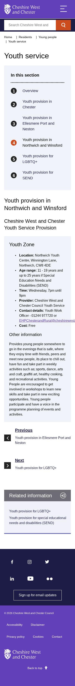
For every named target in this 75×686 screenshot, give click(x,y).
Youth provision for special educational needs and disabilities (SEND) (37, 520)
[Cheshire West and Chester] (22, 9)
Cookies (38, 636)
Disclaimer (38, 624)
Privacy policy (16, 636)
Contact (57, 636)
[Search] (63, 25)
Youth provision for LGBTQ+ (30, 511)
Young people (48, 37)
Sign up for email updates (40, 595)
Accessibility (14, 624)
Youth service (17, 41)
